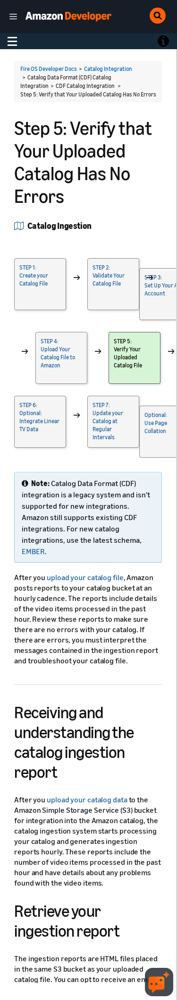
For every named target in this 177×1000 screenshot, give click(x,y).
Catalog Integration (108, 68)
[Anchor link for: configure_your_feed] (96, 225)
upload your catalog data (87, 799)
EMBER (33, 551)
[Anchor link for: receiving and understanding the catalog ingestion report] (65, 770)
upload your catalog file (85, 577)
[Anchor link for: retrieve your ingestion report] (127, 929)
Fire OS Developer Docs (48, 68)
